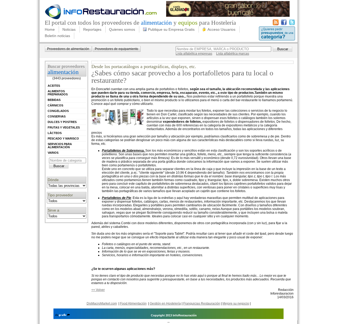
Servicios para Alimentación (60, 145)
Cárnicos (55, 105)
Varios (53, 152)
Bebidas (54, 99)
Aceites (54, 85)
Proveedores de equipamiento (116, 49)
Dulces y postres (62, 122)
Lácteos (55, 133)
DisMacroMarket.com (102, 303)
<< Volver (98, 290)
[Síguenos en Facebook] (284, 24)
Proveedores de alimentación (68, 49)
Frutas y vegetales (64, 127)
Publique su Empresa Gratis (171, 29)
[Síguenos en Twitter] (292, 24)
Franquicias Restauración (201, 303)
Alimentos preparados (58, 93)
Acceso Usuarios (221, 29)
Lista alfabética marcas (232, 53)
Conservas (57, 116)
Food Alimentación (133, 303)
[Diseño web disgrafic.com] (62, 315)
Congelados (58, 110)
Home (50, 29)
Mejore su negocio (235, 303)
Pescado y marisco (63, 138)
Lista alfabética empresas (194, 53)
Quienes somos (122, 29)
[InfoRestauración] (101, 18)
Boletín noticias (57, 36)
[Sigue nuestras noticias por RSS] (276, 24)
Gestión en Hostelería (165, 303)
